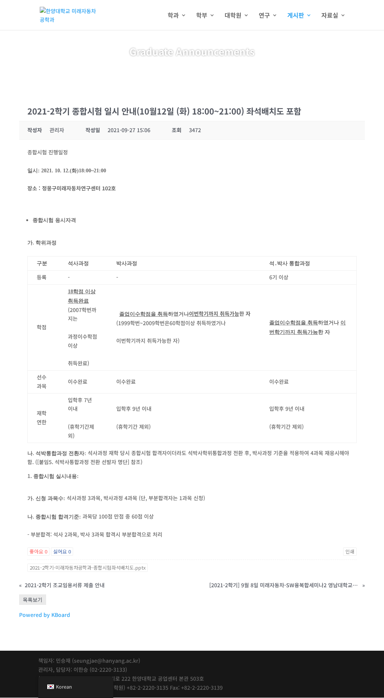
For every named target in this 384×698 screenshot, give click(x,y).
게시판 (295, 16)
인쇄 (349, 551)
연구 (264, 16)
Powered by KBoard (44, 614)
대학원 (233, 16)
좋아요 (38, 551)
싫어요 (62, 551)
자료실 (329, 16)
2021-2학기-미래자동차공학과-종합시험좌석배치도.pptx (88, 567)
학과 (173, 16)
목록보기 (32, 599)
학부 (201, 16)
